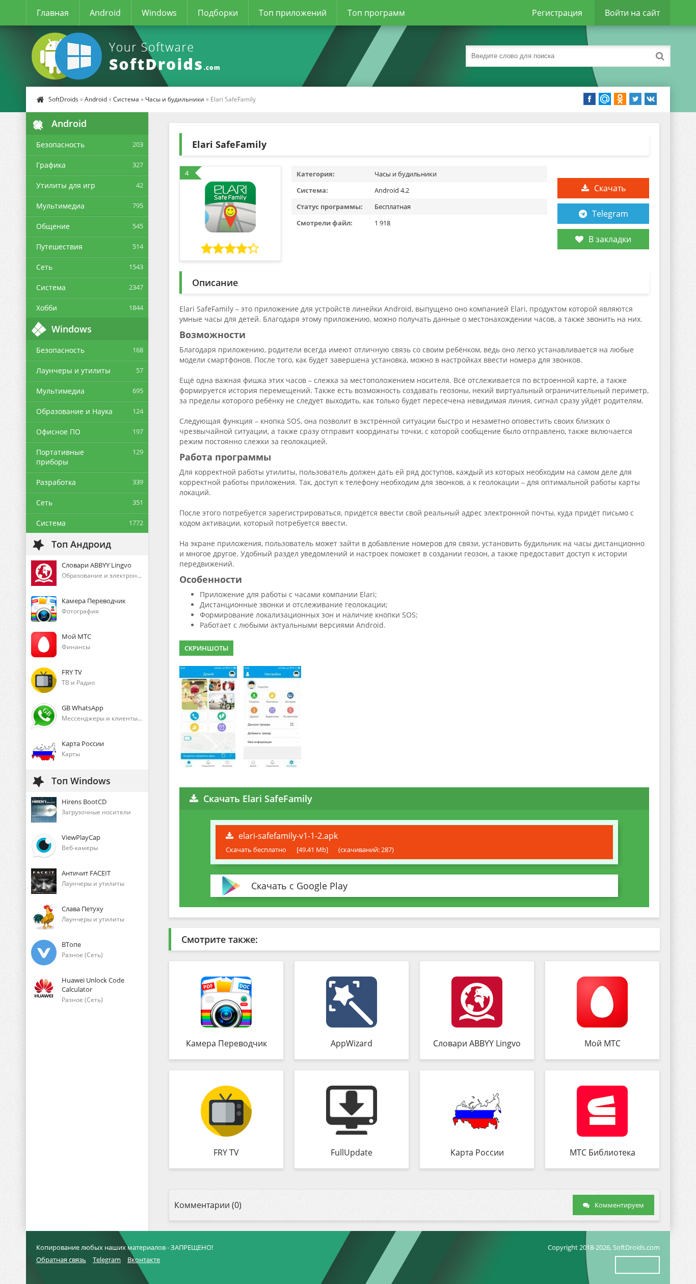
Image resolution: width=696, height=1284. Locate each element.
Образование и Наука (74, 411)
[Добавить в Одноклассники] (620, 99)
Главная (53, 12)
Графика (51, 165)
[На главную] (128, 56)
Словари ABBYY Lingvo (477, 1043)
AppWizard (351, 1043)
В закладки (609, 239)
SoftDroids (63, 99)
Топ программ (376, 12)
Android (105, 12)
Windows (159, 12)
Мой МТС (602, 1043)
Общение (53, 226)
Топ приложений (293, 12)
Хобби (46, 308)
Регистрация (557, 12)
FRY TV (226, 1152)
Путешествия (59, 246)
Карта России (477, 1152)
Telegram (610, 213)
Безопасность (60, 144)
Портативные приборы (60, 457)
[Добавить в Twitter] (635, 99)
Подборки (218, 12)
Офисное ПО (58, 431)
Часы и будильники (174, 99)
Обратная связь (61, 1259)
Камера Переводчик (226, 1043)
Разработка (56, 482)
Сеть (44, 267)
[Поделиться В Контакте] (651, 99)
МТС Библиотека (602, 1152)
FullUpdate (351, 1152)
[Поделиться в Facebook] (589, 99)
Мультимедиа (60, 206)
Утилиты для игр (65, 185)
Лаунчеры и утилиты (73, 370)
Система (126, 99)
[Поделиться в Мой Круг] (605, 99)
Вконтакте (143, 1259)
